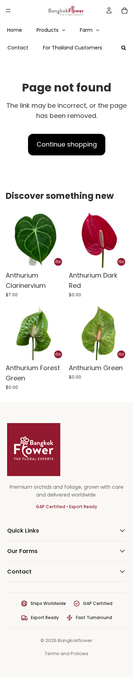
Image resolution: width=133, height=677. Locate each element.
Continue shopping (67, 144)
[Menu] (8, 10)
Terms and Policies (66, 653)
